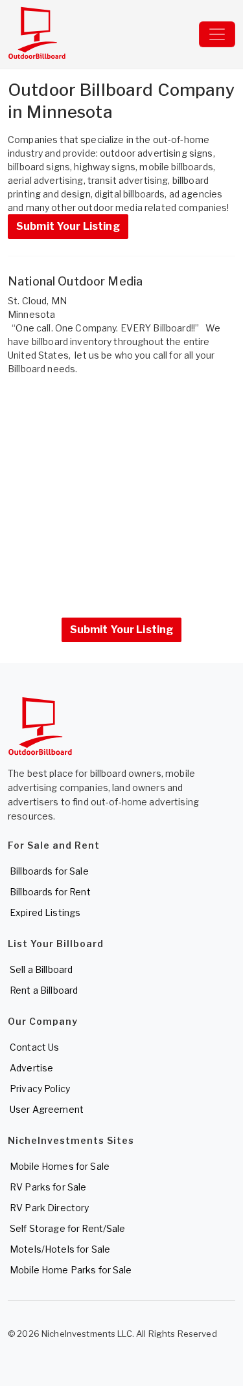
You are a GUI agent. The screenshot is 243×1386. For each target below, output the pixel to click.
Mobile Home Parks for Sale (71, 1269)
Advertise (31, 1067)
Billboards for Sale (49, 871)
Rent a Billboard (44, 990)
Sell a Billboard (41, 969)
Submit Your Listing (68, 226)
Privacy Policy (40, 1088)
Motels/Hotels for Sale (60, 1249)
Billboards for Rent (50, 891)
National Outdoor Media (75, 281)
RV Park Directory (49, 1207)
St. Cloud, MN (37, 300)
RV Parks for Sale (48, 1186)
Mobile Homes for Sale (60, 1166)
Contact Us (34, 1047)
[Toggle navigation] (217, 34)
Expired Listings (45, 912)
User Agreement (47, 1109)
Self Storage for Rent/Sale (68, 1228)
